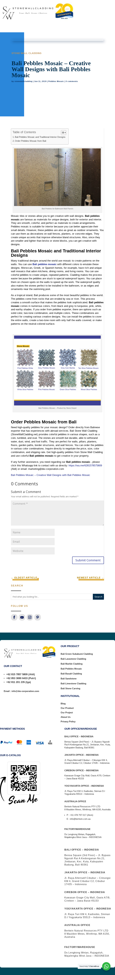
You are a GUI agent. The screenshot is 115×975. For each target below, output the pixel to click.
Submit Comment (88, 560)
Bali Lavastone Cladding (73, 659)
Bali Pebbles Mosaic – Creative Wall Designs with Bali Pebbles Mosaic (50, 475)
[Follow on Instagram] (30, 617)
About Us (66, 717)
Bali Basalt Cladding (71, 673)
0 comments (72, 81)
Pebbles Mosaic (56, 81)
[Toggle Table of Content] (62, 132)
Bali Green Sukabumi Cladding (77, 654)
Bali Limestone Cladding (73, 683)
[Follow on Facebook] (14, 617)
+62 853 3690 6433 (17, 678)
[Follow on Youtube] (22, 617)
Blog (63, 703)
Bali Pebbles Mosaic (71, 668)
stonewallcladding (23, 81)
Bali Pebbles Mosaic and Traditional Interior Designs (40, 137)
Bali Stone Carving (70, 688)
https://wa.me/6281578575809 (85, 465)
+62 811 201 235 (15, 682)
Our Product (67, 708)
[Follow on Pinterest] (37, 617)
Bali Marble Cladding (72, 663)
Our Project (67, 712)
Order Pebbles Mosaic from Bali (30, 141)
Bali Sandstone (69, 678)
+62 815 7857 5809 (17, 674)
